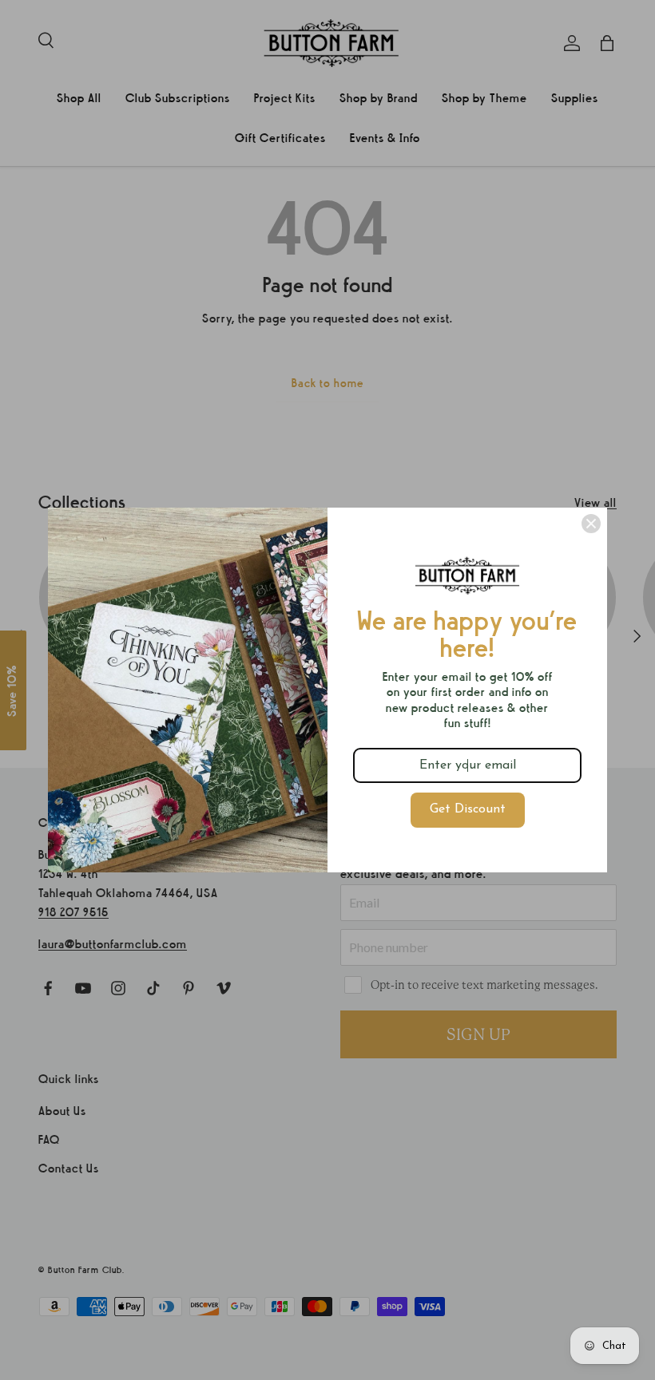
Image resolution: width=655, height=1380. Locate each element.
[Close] (591, 523)
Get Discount (468, 809)
